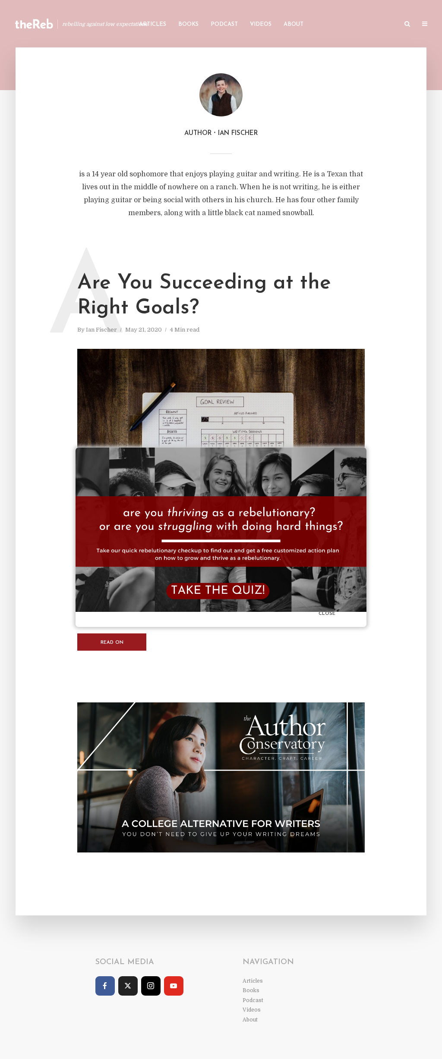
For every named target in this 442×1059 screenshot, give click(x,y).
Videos (261, 24)
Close (327, 613)
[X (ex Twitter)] (128, 986)
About (293, 24)
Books (188, 24)
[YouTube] (173, 986)
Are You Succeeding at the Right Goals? (204, 296)
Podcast (224, 24)
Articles (152, 24)
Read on (112, 642)
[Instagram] (151, 986)
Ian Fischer (101, 329)
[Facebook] (105, 986)
